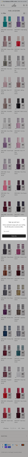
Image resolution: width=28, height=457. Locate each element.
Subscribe (14, 236)
